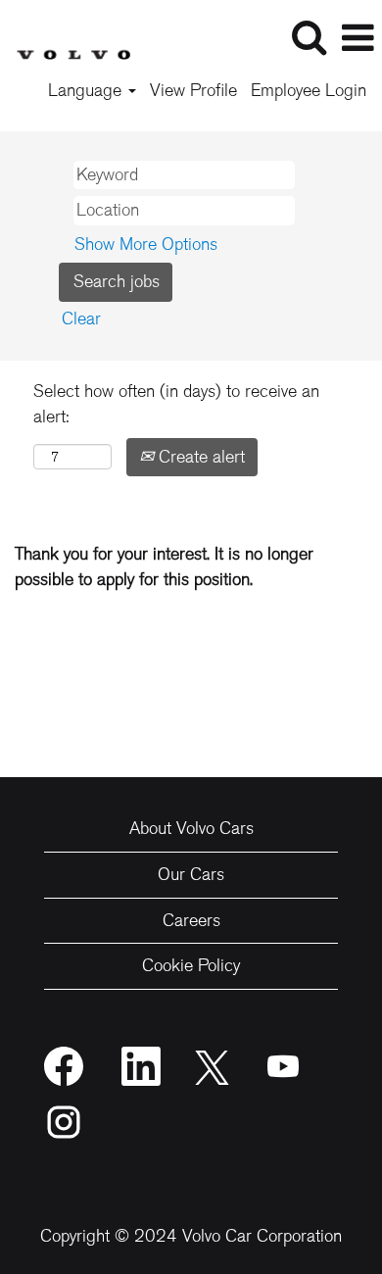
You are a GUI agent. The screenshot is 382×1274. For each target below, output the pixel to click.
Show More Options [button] (145, 244)
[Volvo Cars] (65, 36)
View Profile (193, 90)
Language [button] (87, 90)
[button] (357, 39)
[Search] (308, 38)
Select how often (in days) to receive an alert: (176, 403)
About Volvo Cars (191, 828)
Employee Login (308, 90)
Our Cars (191, 874)
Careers (191, 920)
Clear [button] (81, 318)
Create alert (199, 456)
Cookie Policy (191, 965)
